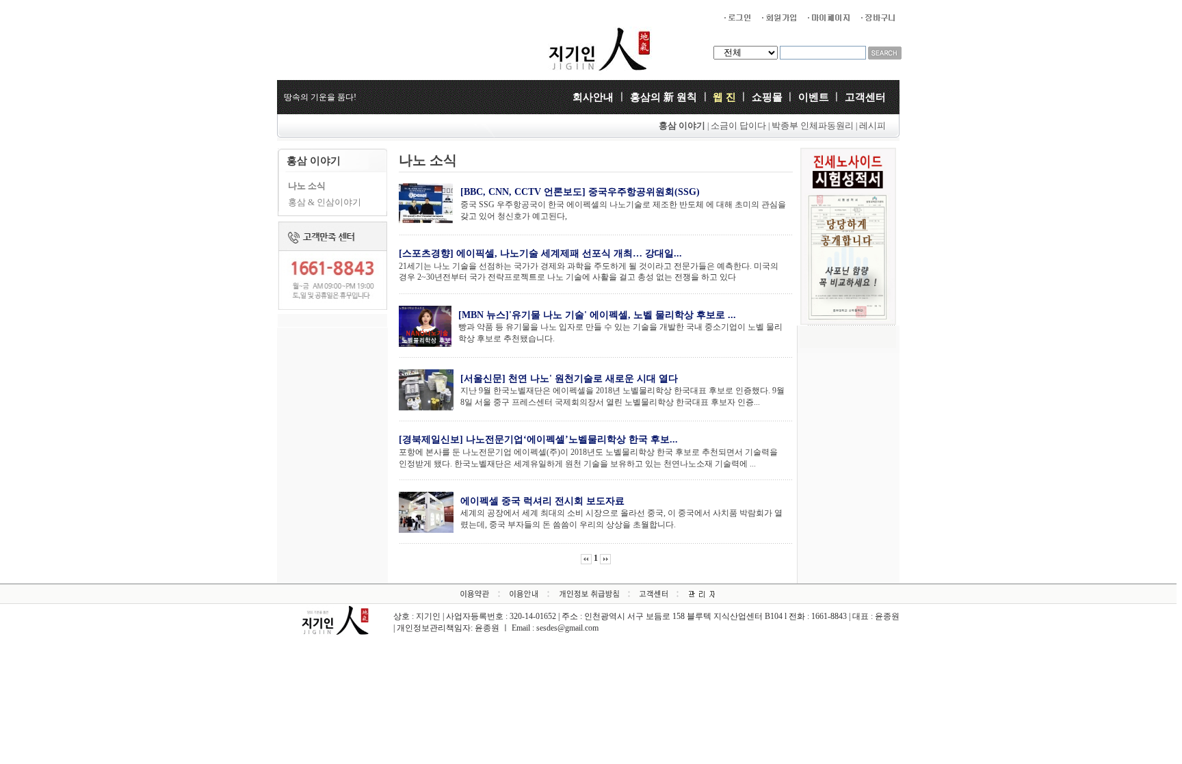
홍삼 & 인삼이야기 (324, 202)
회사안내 (594, 97)
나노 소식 (307, 186)
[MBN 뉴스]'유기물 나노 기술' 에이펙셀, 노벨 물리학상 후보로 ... (597, 315)
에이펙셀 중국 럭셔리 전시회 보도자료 (542, 501)
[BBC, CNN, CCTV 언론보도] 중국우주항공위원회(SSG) (580, 192)
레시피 (872, 125)
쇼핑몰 (767, 97)
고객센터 (865, 97)
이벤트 (813, 97)
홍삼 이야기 (682, 125)
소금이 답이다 (738, 125)
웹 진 (724, 97)
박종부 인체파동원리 (814, 125)
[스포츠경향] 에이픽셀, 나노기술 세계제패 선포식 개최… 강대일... (540, 253)
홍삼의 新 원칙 (663, 97)
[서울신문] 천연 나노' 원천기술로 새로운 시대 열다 (569, 378)
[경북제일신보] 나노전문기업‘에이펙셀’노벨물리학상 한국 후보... (538, 439)
